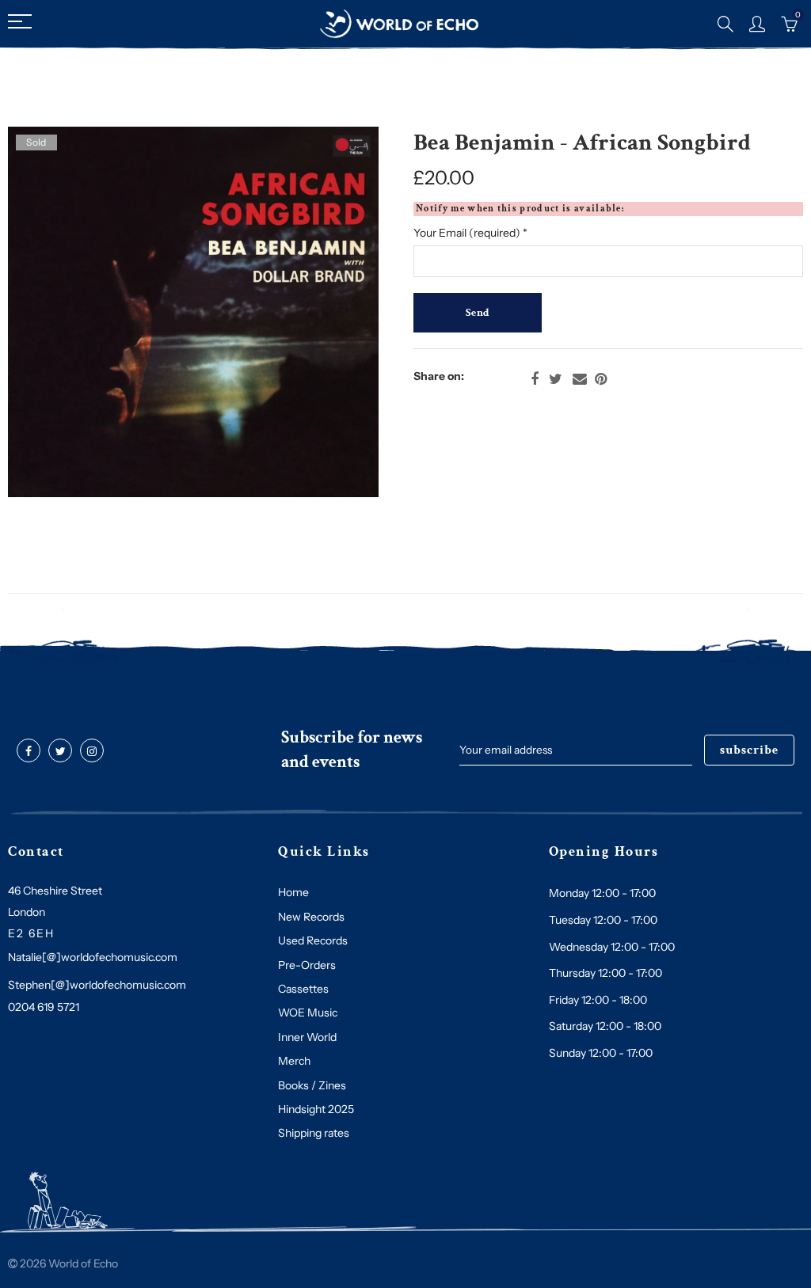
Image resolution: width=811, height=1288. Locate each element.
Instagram (92, 751)
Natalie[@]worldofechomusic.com (92, 957)
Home (293, 892)
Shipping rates (313, 1133)
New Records (311, 917)
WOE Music (307, 1012)
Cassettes (303, 989)
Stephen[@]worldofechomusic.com (97, 985)
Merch (294, 1061)
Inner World (307, 1037)
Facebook (535, 379)
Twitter (555, 379)
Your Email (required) (470, 233)
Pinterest (601, 379)
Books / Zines (312, 1085)
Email (580, 379)
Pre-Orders (307, 965)
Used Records (313, 940)
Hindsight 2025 (316, 1109)
